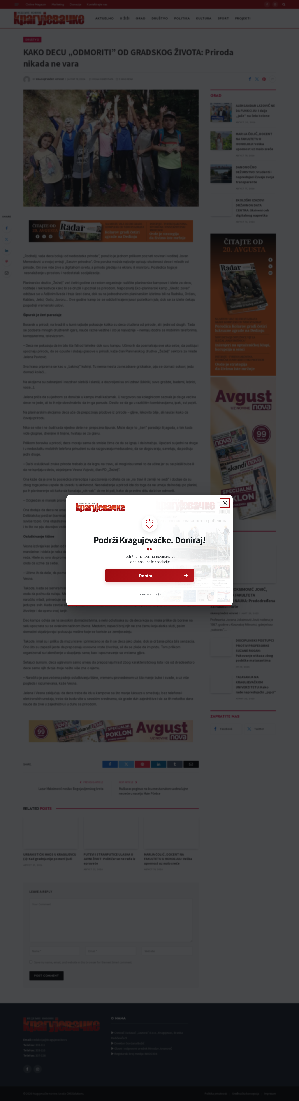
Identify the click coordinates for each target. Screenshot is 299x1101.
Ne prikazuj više (149, 594)
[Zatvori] (225, 503)
